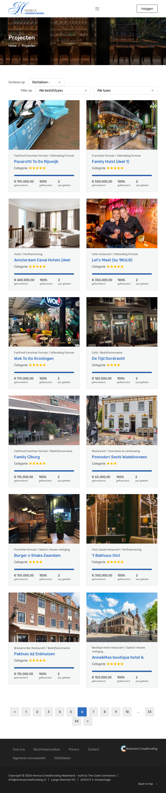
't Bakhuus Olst (106, 555)
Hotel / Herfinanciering (28, 254)
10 (127, 712)
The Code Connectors (102, 775)
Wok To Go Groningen (34, 358)
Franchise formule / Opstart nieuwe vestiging (42, 549)
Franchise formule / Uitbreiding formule (116, 155)
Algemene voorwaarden (29, 758)
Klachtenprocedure (47, 749)
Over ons (19, 749)
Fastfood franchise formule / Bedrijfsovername (43, 451)
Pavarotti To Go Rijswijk (36, 161)
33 (150, 712)
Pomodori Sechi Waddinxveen (119, 457)
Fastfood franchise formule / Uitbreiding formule (44, 155)
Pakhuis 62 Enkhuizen (34, 654)
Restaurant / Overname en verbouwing (116, 451)
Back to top (145, 784)
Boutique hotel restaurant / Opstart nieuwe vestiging (118, 649)
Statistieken (62, 758)
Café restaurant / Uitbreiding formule (115, 254)
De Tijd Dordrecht (108, 358)
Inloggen (147, 9)
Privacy (74, 749)
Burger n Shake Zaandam (37, 555)
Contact (93, 749)
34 (76, 721)
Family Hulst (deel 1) (110, 161)
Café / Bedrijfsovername (107, 352)
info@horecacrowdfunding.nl (27, 779)
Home (12, 46)
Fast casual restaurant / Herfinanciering (116, 549)
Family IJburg (27, 457)
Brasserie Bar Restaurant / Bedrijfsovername (42, 648)
